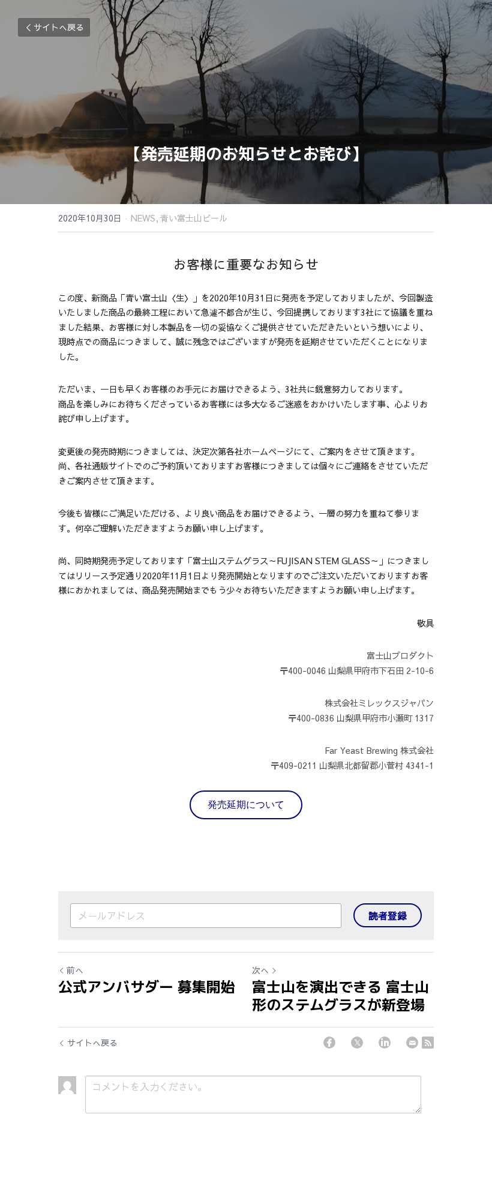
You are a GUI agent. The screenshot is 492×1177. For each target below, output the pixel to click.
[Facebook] (329, 1043)
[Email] (412, 1043)
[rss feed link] (428, 1043)
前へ (75, 970)
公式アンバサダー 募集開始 (146, 987)
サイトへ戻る (59, 27)
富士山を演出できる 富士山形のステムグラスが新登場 (340, 996)
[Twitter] (357, 1043)
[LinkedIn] (385, 1043)
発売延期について (246, 804)
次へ (260, 970)
